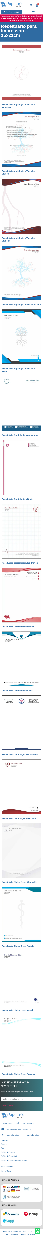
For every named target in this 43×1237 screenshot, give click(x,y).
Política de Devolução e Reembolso (14, 1160)
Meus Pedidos (7, 1167)
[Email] (2, 1129)
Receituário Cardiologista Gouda (18, 627)
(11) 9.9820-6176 (28, 1123)
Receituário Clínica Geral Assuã (17, 1010)
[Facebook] (23, 1135)
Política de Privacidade (9, 1156)
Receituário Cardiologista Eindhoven (20, 563)
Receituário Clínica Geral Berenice (18, 1074)
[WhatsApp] (17, 1123)
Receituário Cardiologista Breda (17, 499)
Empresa (4, 1140)
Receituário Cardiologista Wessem (19, 818)
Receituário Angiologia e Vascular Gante (21, 305)
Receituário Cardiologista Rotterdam (20, 754)
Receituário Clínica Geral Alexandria (19, 882)
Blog (2, 1148)
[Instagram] (2, 1135)
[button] (33, 12)
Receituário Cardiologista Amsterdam (20, 435)
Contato (4, 1144)
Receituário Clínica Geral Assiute (18, 946)
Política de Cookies (8, 1152)
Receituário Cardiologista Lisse (17, 691)
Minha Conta (6, 1171)
